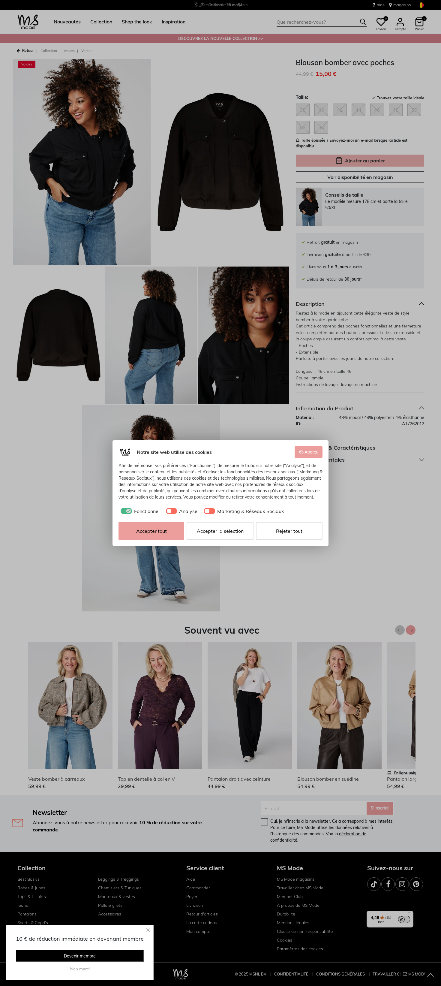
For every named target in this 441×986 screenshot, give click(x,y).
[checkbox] (139, 511)
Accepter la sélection (220, 531)
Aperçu (311, 452)
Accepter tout (151, 531)
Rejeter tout (289, 531)
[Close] (148, 930)
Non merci (80, 969)
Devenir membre (80, 956)
